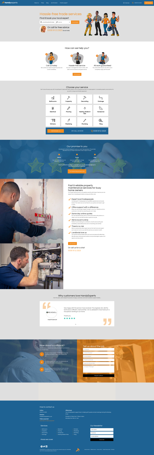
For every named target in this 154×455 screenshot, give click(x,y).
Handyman (60, 432)
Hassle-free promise (106, 449)
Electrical (60, 429)
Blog (47, 2)
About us (36, 2)
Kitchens (76, 429)
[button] (41, 313)
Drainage (44, 434)
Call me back (55, 131)
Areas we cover (47, 439)
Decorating (44, 432)
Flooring (60, 430)
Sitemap (112, 449)
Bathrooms (44, 429)
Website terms (93, 449)
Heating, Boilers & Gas (63, 434)
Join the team (54, 2)
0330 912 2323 (138, 2)
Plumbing (76, 432)
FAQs (42, 2)
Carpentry (44, 430)
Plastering (76, 430)
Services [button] (127, 2)
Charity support (63, 2)
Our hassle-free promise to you (77, 171)
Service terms (87, 449)
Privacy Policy (99, 449)
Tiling (75, 434)
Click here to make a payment (47, 420)
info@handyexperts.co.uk (46, 416)
